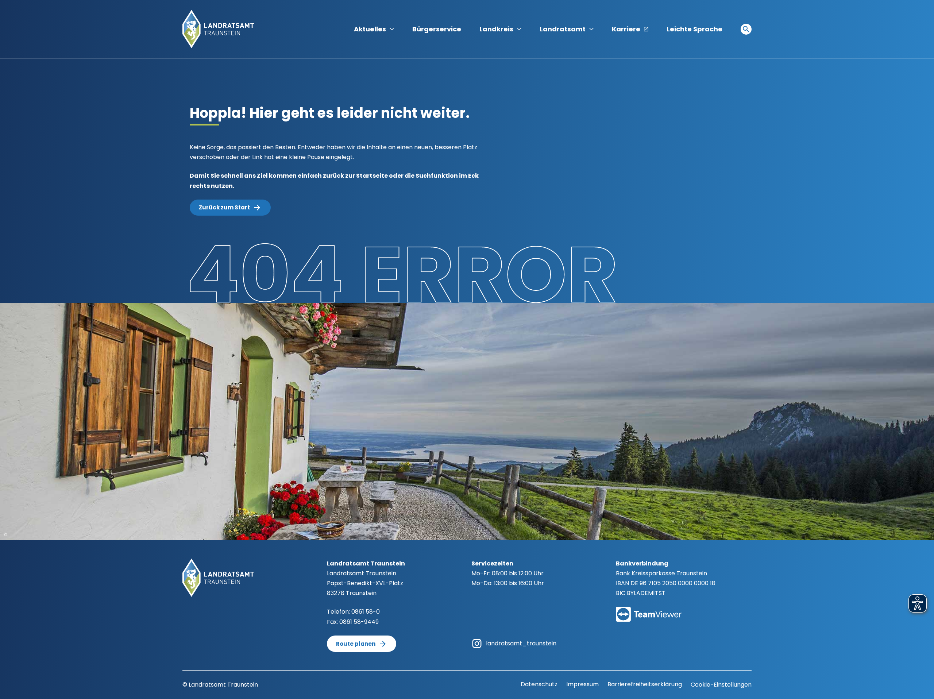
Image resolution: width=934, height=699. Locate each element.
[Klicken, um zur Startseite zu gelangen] (218, 28)
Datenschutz (539, 684)
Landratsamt (563, 29)
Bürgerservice (436, 29)
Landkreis (496, 29)
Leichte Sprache (694, 29)
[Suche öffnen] (746, 29)
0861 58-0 (365, 611)
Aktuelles (370, 29)
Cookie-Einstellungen (721, 684)
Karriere (626, 29)
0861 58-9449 (359, 622)
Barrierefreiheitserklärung (644, 684)
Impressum (582, 684)
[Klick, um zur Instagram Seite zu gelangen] (476, 643)
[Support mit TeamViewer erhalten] (649, 609)
